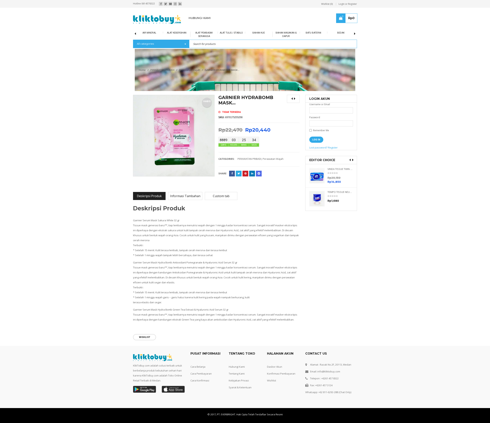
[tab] (149, 196)
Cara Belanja (197, 366)
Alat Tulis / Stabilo (231, 32)
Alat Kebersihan (176, 32)
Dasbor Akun (274, 366)
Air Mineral (149, 32)
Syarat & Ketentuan (240, 387)
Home (142, 70)
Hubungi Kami (237, 366)
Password (314, 117)
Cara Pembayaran (201, 373)
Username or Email (319, 104)
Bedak (341, 32)
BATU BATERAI (313, 32)
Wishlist (271, 380)
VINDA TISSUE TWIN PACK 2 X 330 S (340, 169)
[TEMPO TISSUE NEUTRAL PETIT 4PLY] (318, 198)
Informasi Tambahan (185, 196)
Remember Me (321, 130)
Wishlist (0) (327, 4)
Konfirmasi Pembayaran (281, 373)
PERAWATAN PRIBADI (162, 70)
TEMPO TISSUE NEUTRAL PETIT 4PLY (340, 192)
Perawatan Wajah (189, 70)
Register (333, 147)
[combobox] (161, 44)
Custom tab (221, 196)
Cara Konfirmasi (199, 380)
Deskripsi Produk (149, 196)
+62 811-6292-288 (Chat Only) (334, 392)
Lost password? (318, 147)
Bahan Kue (258, 32)
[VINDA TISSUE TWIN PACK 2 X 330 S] (318, 175)
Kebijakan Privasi (239, 380)
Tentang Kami (237, 373)
